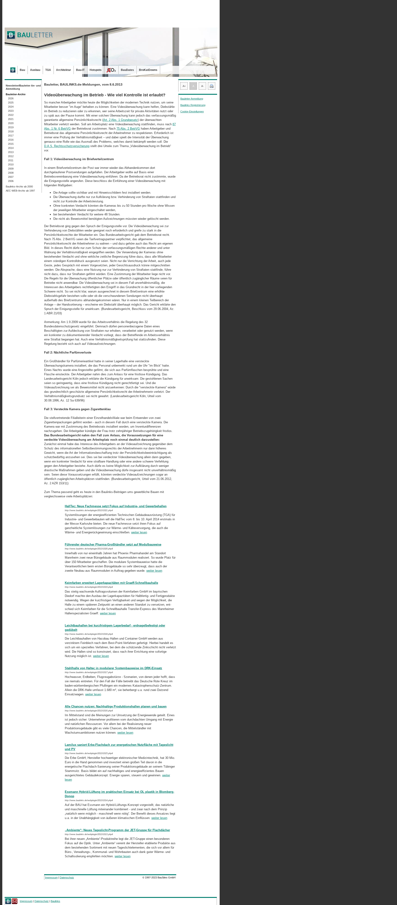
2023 (11, 110)
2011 (10, 160)
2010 (11, 164)
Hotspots (96, 70)
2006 (11, 181)
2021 (11, 119)
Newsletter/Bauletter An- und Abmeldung (23, 87)
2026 (11, 98)
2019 (11, 127)
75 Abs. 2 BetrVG (128, 128)
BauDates (127, 70)
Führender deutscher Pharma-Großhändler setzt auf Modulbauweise (113, 544)
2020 (11, 123)
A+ (184, 86)
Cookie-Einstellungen (192, 111)
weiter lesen (139, 532)
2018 (11, 131)
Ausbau (35, 70)
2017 (11, 135)
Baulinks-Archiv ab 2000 (19, 186)
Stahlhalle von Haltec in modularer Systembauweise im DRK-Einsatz (113, 668)
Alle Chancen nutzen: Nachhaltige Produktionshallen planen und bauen (116, 706)
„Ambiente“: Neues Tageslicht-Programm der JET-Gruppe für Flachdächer (117, 830)
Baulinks (55, 901)
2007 (11, 176)
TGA (48, 70)
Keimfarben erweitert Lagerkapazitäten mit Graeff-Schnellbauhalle (111, 583)
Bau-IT (80, 70)
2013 (11, 152)
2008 (11, 172)
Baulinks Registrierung (192, 105)
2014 (11, 148)
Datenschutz (67, 877)
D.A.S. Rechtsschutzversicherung (66, 146)
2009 (11, 168)
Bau (22, 70)
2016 (11, 139)
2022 (11, 115)
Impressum (51, 877)
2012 (11, 156)
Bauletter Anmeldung (191, 98)
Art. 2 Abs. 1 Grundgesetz (120, 120)
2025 (11, 102)
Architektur (63, 70)
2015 (11, 143)
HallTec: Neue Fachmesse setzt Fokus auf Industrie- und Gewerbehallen (116, 506)
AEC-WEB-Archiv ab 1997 (20, 190)
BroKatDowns (148, 70)
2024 (11, 106)
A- (202, 86)
